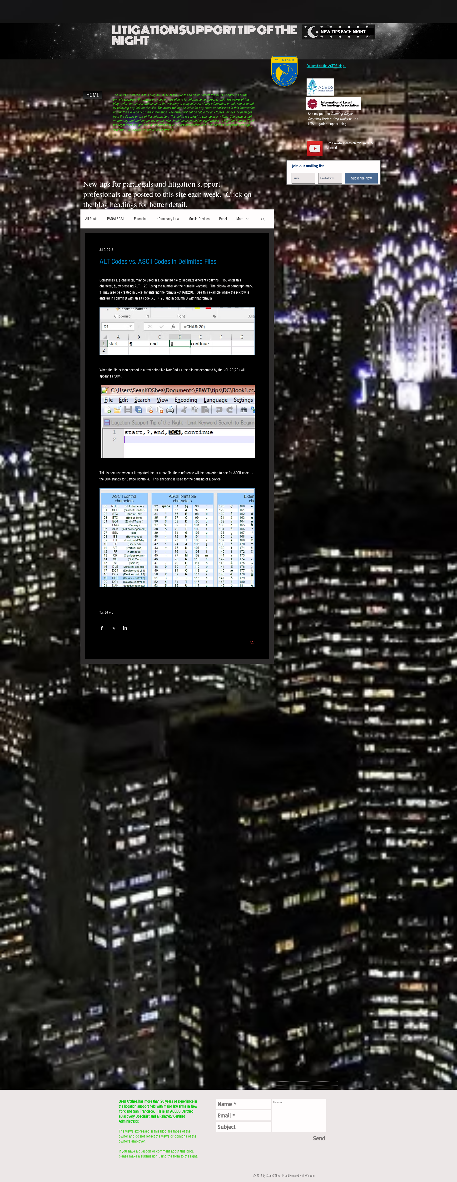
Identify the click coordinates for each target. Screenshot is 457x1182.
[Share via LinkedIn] (125, 628)
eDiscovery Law (168, 219)
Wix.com (310, 1175)
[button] (263, 219)
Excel (223, 219)
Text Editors (106, 613)
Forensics (140, 219)
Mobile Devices (199, 219)
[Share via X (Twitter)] (113, 628)
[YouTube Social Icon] (315, 148)
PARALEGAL (115, 219)
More (239, 219)
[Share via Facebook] (101, 628)
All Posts (91, 219)
